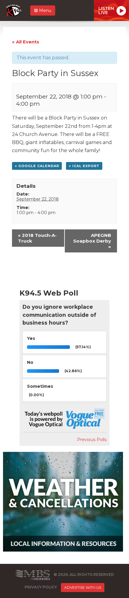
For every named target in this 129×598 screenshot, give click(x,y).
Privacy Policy (41, 587)
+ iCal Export (84, 166)
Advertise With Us (82, 587)
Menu (44, 10)
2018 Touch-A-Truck (37, 238)
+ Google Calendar (37, 166)
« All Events (25, 42)
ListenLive (106, 10)
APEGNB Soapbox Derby (92, 240)
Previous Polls (91, 439)
